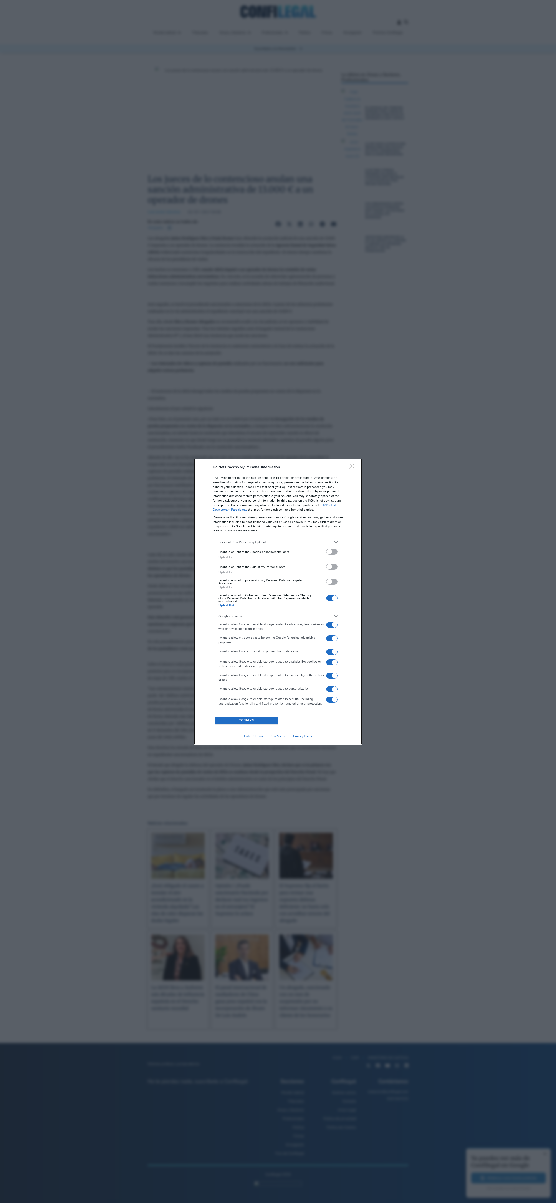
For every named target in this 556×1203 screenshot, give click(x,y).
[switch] (332, 552)
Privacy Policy (302, 736)
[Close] (353, 467)
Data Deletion (253, 736)
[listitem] (278, 542)
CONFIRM (247, 720)
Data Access (278, 736)
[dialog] (278, 601)
